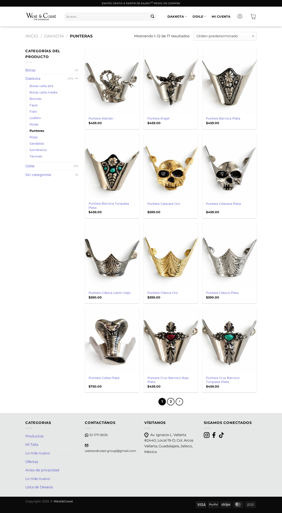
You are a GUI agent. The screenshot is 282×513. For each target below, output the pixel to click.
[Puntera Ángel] (170, 81)
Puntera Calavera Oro (163, 204)
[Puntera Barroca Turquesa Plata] (112, 166)
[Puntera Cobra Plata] (112, 340)
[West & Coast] (41, 16)
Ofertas (31, 462)
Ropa (33, 137)
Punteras (37, 131)
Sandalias (37, 144)
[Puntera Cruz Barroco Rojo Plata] (170, 340)
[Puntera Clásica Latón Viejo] (112, 255)
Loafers (35, 118)
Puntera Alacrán (101, 118)
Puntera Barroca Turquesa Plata (109, 205)
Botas (30, 70)
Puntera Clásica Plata (222, 293)
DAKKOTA (175, 17)
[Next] (179, 401)
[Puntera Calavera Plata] (229, 166)
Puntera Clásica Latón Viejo (110, 293)
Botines (35, 99)
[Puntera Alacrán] (112, 81)
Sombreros (38, 150)
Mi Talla (31, 444)
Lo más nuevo (37, 453)
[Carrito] (253, 16)
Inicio (31, 36)
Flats (33, 112)
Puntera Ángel (158, 118)
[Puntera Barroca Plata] (229, 81)
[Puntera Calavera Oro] (170, 166)
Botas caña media (43, 92)
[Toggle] (76, 78)
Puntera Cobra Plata (104, 378)
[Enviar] (152, 16)
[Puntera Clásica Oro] (170, 255)
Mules (34, 124)
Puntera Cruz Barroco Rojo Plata (168, 380)
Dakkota (54, 36)
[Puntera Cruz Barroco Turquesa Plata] (229, 340)
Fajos (34, 105)
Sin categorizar (38, 175)
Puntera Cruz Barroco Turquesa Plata (222, 380)
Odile (30, 166)
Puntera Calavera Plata (223, 204)
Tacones (36, 156)
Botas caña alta (41, 86)
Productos (34, 436)
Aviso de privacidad (42, 470)
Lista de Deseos (39, 487)
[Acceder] (239, 16)
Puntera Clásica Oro (162, 293)
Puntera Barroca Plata (223, 118)
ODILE (198, 17)
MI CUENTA (221, 17)
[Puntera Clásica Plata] (229, 255)
